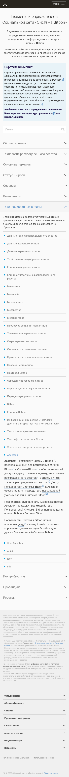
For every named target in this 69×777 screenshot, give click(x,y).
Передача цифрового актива (24, 396)
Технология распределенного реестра (30, 154)
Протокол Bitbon (17, 372)
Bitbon (10, 404)
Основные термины (17, 164)
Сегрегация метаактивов (22, 341)
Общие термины (14, 143)
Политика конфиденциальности (16, 757)
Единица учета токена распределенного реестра (31, 276)
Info (9, 566)
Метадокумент (16, 302)
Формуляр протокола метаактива (27, 349)
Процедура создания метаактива (27, 325)
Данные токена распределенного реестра (32, 235)
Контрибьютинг (14, 576)
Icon (9, 558)
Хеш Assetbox (15, 543)
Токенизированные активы (22, 207)
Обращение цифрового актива (25, 380)
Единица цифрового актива (23, 267)
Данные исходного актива (23, 243)
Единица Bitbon (16, 412)
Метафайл (13, 294)
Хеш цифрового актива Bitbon (25, 439)
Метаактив (13, 286)
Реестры (9, 597)
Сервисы (9, 186)
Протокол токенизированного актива (29, 357)
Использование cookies (43, 757)
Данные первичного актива (23, 251)
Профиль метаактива (20, 365)
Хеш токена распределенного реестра (29, 447)
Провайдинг (11, 587)
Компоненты (12, 196)
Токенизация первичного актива (26, 333)
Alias (10, 550)
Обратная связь (51, 773)
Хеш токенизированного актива (26, 431)
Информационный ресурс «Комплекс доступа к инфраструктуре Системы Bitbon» (33, 421)
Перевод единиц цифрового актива (28, 388)
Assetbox (12, 454)
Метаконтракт (15, 317)
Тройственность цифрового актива (28, 259)
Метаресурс (14, 310)
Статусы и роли (14, 175)
